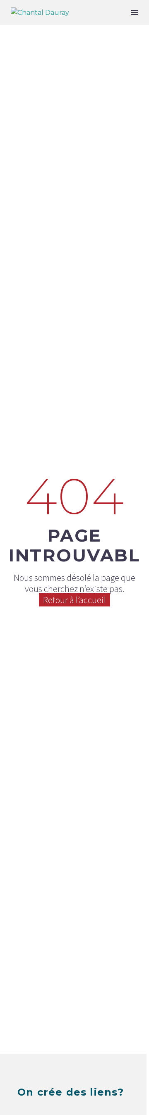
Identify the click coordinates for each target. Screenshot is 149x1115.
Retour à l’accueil (74, 600)
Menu (134, 12)
